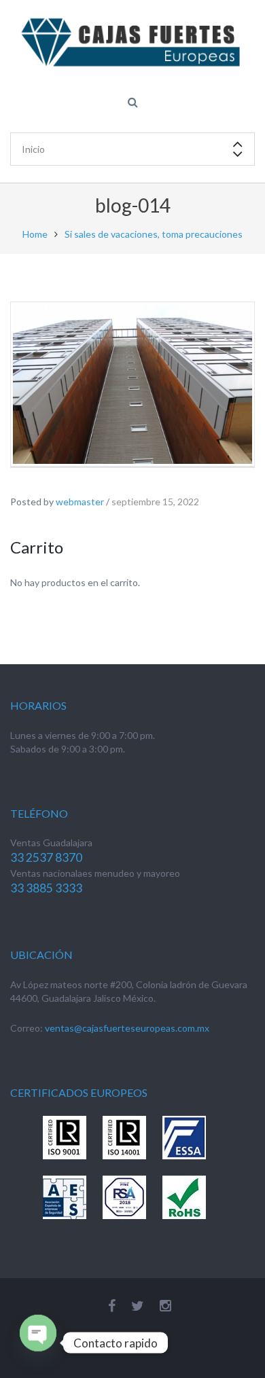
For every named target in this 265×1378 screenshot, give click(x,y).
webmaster (80, 501)
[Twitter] (137, 1306)
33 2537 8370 (46, 857)
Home (35, 234)
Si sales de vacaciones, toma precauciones (154, 234)
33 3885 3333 (46, 888)
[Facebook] (112, 1306)
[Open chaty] (38, 1333)
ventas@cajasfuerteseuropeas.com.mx (127, 1028)
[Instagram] (165, 1306)
